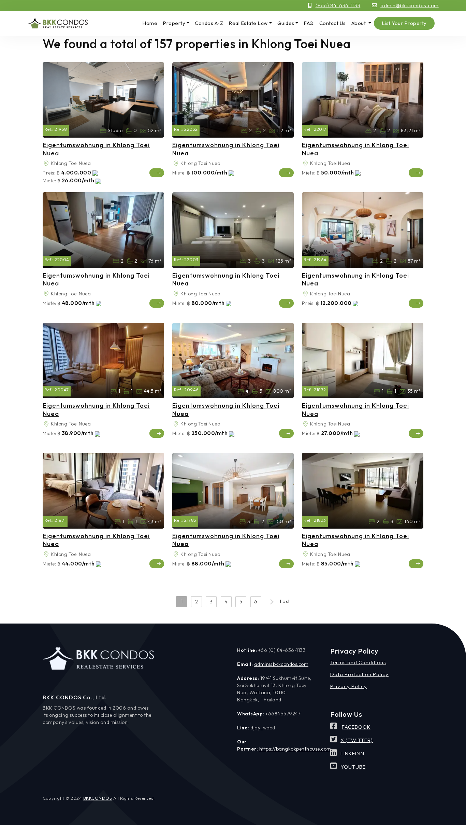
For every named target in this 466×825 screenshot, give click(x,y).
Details (156, 172)
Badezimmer (128, 130)
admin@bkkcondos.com (409, 5)
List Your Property (404, 23)
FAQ (309, 23)
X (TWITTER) (356, 740)
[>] (270, 601)
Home (149, 23)
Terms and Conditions (358, 662)
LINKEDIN (352, 753)
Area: (46, 163)
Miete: (49, 181)
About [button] (359, 23)
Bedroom (103, 130)
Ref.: (49, 129)
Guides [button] (285, 23)
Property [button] (174, 23)
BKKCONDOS (97, 798)
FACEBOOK (356, 727)
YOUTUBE (353, 767)
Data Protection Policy (359, 674)
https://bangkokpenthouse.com (295, 749)
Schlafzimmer (244, 130)
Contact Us (332, 23)
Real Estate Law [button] (248, 23)
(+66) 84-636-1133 (338, 5)
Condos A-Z (209, 23)
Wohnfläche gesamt (143, 130)
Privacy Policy (348, 686)
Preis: (49, 173)
